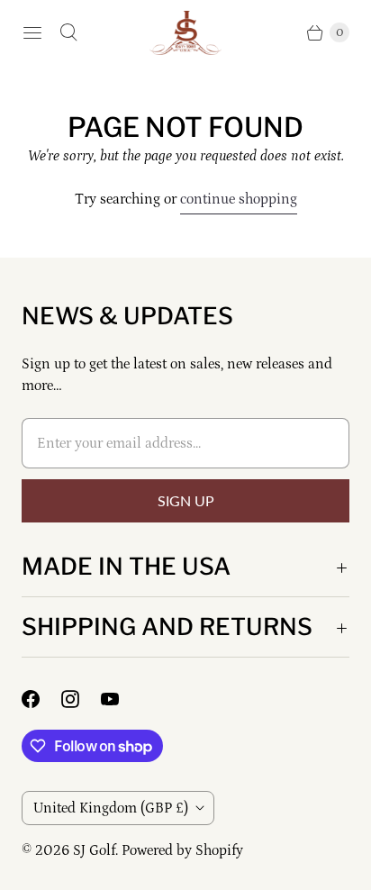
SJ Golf (94, 850)
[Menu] (32, 32)
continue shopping (238, 199)
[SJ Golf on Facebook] (41, 699)
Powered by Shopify (182, 850)
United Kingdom (110, 808)
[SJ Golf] (185, 33)
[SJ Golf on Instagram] (81, 699)
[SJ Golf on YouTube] (120, 699)
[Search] (68, 32)
